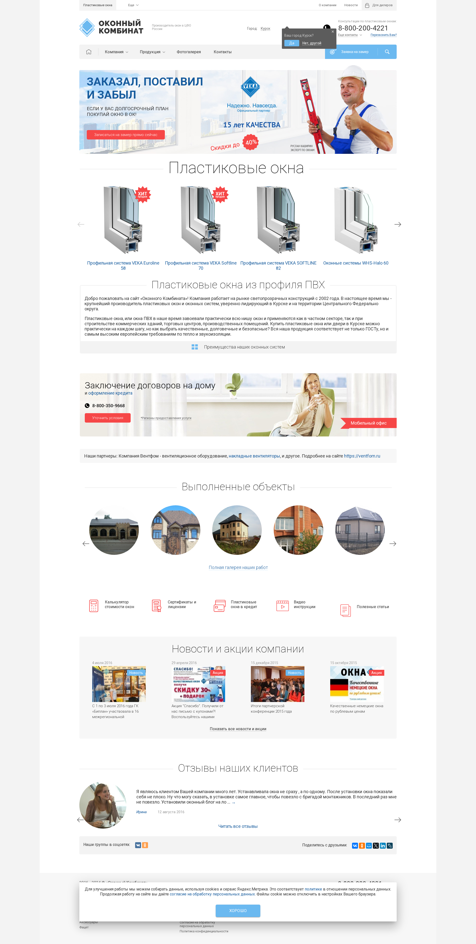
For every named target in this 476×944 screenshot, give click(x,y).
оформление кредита (110, 393)
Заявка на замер (355, 52)
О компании (327, 5)
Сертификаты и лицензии (182, 604)
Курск (265, 28)
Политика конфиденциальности (204, 931)
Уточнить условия (107, 418)
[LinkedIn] (383, 846)
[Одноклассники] (362, 846)
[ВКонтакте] (355, 846)
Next (397, 224)
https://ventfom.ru (362, 456)
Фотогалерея (189, 52)
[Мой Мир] (369, 846)
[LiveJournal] (390, 846)
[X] (376, 846)
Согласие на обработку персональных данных (197, 924)
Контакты (223, 52)
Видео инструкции (304, 604)
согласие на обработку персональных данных (212, 894)
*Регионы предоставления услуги (166, 418)
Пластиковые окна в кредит (244, 604)
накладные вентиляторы (254, 456)
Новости (351, 5)
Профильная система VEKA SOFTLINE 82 (278, 265)
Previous (81, 224)
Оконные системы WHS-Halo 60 (355, 263)
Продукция (150, 52)
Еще (131, 5)
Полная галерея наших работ (238, 567)
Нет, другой (311, 43)
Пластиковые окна (97, 5)
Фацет (84, 927)
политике (313, 889)
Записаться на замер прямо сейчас (125, 135)
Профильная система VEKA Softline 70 (201, 265)
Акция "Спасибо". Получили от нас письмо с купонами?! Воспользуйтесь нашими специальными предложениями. (197, 717)
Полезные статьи (373, 606)
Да (291, 43)
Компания (114, 52)
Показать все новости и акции (238, 729)
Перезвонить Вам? (384, 35)
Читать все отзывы (238, 826)
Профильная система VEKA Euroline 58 (123, 265)
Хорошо (238, 910)
